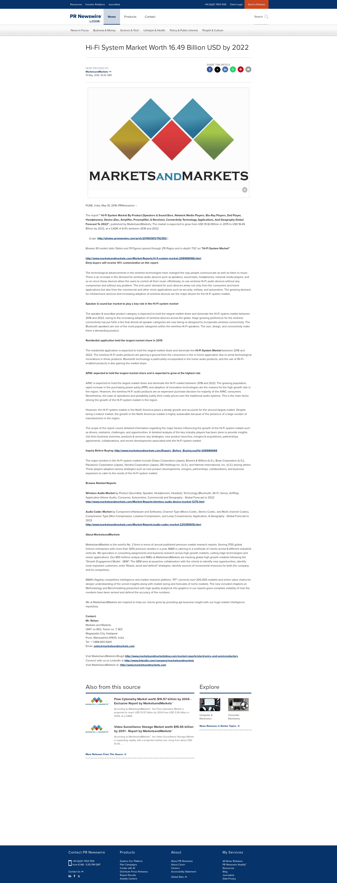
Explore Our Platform (131, 861)
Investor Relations (95, 4)
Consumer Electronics (234, 716)
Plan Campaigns (128, 864)
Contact (150, 16)
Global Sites (178, 877)
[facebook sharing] (210, 69)
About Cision (178, 864)
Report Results (128, 875)
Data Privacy (229, 878)
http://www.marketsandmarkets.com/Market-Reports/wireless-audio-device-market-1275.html (145, 502)
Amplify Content (128, 878)
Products (130, 16)
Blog (225, 871)
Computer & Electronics (206, 716)
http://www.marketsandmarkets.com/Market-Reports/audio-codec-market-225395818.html (143, 524)
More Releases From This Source (104, 754)
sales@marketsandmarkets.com (114, 646)
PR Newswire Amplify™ (235, 864)
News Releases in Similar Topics (218, 726)
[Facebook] (74, 876)
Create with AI (127, 868)
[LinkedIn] (70, 876)
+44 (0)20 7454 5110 (83, 861)
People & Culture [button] (212, 30)
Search (258, 16)
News (112, 16)
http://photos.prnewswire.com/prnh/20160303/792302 (132, 238)
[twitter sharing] (217, 70)
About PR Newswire (182, 861)
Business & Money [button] (104, 30)
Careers (175, 868)
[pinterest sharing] (241, 69)
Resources (76, 4)
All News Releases (233, 861)
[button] (168, 139)
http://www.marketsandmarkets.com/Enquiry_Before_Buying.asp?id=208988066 (165, 451)
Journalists (114, 4)
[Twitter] (79, 876)
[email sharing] (248, 69)
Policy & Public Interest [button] (184, 30)
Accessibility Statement (183, 871)
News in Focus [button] (80, 30)
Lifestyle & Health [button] (154, 30)
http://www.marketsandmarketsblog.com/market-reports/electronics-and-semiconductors (181, 656)
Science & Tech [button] (129, 30)
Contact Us (74, 871)
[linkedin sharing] (225, 69)
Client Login (236, 4)
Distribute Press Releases (134, 871)
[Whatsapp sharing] (233, 69)
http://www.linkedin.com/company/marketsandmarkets (159, 660)
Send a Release (256, 4)
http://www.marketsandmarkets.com (143, 665)
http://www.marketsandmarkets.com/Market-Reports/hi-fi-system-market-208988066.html (143, 258)
